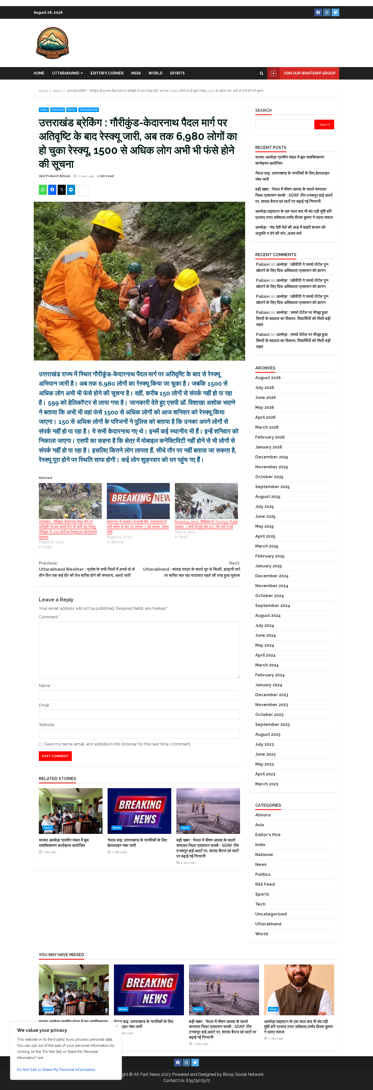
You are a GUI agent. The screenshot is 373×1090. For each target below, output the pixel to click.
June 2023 (265, 754)
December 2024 (272, 575)
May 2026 (264, 407)
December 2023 (271, 694)
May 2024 (264, 645)
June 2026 (265, 397)
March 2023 (266, 784)
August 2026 (268, 377)
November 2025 (271, 466)
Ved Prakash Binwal (54, 176)
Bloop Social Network (243, 1074)
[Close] (116, 1026)
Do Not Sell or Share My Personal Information (56, 1070)
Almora (262, 815)
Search (263, 110)
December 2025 (271, 457)
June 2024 (265, 635)
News (71, 109)
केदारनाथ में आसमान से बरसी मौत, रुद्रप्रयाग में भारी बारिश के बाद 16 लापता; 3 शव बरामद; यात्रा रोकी (138, 527)
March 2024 (267, 665)
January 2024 (268, 684)
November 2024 (271, 585)
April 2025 (265, 536)
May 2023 (264, 764)
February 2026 (270, 437)
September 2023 (272, 724)
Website (46, 724)
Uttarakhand (65, 73)
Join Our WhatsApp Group (309, 73)
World (155, 73)
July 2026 (264, 387)
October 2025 (269, 476)
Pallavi (262, 264)
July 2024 (264, 625)
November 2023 (271, 704)
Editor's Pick (268, 834)
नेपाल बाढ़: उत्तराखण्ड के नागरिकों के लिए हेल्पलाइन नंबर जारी (139, 811)
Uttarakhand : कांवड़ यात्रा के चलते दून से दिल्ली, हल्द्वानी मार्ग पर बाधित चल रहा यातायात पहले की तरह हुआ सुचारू (191, 569)
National (58, 109)
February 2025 (269, 556)
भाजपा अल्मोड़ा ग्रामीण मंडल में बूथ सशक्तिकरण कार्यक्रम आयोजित (71, 811)
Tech (260, 904)
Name (44, 685)
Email (44, 705)
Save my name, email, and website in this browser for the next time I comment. (117, 744)
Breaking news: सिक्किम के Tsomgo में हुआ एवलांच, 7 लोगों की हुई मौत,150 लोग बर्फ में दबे (206, 524)
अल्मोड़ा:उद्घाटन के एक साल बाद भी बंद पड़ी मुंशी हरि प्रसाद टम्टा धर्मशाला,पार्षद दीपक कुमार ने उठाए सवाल (299, 989)
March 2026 (267, 427)
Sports (177, 73)
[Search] (261, 73)
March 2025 (266, 546)
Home (39, 73)
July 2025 (264, 506)
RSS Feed (265, 884)
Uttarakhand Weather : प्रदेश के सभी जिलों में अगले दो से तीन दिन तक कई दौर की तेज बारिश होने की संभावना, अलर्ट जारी (87, 569)
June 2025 (265, 516)
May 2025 (264, 526)
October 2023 (269, 714)
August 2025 (267, 496)
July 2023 (264, 744)
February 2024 (270, 675)
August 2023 (267, 734)
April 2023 (265, 774)
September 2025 (272, 486)
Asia (259, 824)
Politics (262, 874)
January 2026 (268, 447)
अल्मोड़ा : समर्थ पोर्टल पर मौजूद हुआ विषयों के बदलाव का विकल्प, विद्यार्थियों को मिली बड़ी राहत (293, 318)
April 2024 (265, 655)
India (136, 73)
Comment (49, 617)
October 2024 (269, 595)
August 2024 (268, 615)
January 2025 (268, 566)
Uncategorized (271, 914)
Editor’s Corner (107, 73)
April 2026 (265, 417)
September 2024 (272, 605)
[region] (66, 1051)
